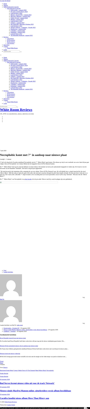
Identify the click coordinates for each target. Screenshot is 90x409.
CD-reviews (10, 38)
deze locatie (28, 179)
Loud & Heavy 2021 (16, 34)
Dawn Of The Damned (28, 370)
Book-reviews (11, 42)
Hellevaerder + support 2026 (18, 10)
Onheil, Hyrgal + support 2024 (19, 18)
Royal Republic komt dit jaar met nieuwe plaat (13, 338)
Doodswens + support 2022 (18, 29)
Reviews (6, 37)
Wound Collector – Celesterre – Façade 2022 (23, 27)
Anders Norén (11, 405)
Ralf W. (2, 299)
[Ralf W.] (11, 296)
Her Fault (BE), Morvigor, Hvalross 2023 (22, 24)
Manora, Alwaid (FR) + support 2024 (21, 15)
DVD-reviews (11, 40)
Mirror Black (42, 370)
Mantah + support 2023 (17, 19)
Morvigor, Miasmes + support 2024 (20, 16)
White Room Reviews (16, 110)
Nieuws (6, 5)
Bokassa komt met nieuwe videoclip (10, 353)
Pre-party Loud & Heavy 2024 (19, 11)
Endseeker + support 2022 (18, 32)
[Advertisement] (45, 136)
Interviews (6, 45)
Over (5, 270)
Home (5, 3)
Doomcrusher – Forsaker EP (11, 328)
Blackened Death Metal (6, 370)
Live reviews (10, 43)
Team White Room (12, 48)
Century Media (17, 370)
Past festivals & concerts (13, 8)
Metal (37, 370)
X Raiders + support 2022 (18, 30)
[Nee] (87, 408)
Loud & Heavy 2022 (16, 26)
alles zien (19, 325)
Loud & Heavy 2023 (16, 21)
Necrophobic (50, 370)
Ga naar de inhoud (5, 0)
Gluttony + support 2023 (17, 22)
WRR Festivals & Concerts (11, 7)
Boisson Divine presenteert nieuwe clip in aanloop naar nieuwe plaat (19, 346)
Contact (6, 46)
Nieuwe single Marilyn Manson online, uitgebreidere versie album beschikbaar (25, 329)
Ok (85, 408)
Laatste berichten (8, 272)
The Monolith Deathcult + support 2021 (22, 35)
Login (5, 49)
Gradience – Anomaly (10, 331)
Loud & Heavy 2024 (16, 13)
